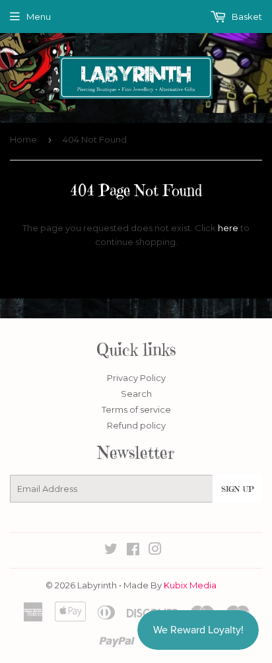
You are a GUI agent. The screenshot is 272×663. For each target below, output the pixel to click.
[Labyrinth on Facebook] (133, 550)
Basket (246, 16)
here (228, 228)
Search (136, 393)
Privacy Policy (136, 377)
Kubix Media (190, 585)
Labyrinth (97, 585)
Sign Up (237, 489)
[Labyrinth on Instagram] (155, 550)
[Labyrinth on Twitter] (111, 550)
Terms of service (136, 409)
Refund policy (136, 425)
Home (23, 139)
